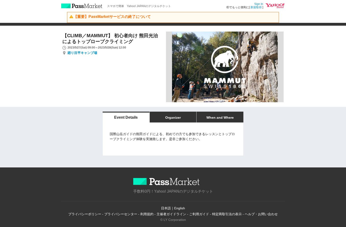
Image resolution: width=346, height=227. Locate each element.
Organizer (173, 117)
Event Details (126, 117)
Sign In (258, 4)
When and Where (220, 117)
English (179, 208)
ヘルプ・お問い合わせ (261, 214)
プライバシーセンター (120, 214)
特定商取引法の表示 (227, 214)
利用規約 (146, 214)
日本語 (166, 208)
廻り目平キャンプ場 (82, 53)
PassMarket (81, 6)
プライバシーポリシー (84, 214)
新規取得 (256, 7)
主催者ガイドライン (171, 214)
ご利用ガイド (199, 214)
